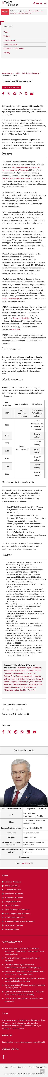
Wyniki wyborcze (10, 44)
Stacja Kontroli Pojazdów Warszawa (19, 921)
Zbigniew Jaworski (18, 682)
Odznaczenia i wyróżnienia (13, 48)
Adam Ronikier (20, 690)
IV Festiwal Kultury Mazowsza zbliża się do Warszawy (22, 959)
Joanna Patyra (18, 673)
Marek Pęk (15, 329)
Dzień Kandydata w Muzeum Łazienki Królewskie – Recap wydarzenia (25, 986)
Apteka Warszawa (12, 886)
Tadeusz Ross (9, 676)
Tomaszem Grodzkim (21, 318)
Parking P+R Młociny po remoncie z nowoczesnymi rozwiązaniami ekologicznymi (23, 966)
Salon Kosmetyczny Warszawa (17, 910)
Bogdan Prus (31, 673)
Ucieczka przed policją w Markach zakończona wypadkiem (24, 1000)
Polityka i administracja (30, 73)
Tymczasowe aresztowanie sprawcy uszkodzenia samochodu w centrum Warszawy (24, 973)
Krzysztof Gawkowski (13, 687)
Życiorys (6, 36)
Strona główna (7, 73)
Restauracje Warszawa (14, 925)
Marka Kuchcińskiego (10, 299)
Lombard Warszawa (13, 890)
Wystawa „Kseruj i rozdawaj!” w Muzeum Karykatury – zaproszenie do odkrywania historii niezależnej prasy (24, 951)
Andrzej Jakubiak (11, 671)
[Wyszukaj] (41, 4)
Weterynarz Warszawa (14, 898)
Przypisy (6, 53)
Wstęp (6, 32)
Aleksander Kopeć (23, 668)
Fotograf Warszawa (13, 902)
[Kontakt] (37, 3)
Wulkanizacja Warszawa (14, 917)
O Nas (13, 1067)
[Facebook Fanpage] (34, 3)
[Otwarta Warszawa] (9, 3)
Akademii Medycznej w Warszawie (16, 178)
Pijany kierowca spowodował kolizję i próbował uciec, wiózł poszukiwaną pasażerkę (24, 993)
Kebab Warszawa (12, 929)
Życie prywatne (9, 40)
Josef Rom (37, 668)
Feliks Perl (32, 690)
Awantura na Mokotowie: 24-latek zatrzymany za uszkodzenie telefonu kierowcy (25, 979)
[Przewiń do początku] (42, 1071)
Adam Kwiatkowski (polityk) (23, 679)
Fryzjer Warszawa (12, 906)
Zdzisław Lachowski (24, 676)
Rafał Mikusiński (35, 684)
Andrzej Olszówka (26, 671)
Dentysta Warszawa (13, 882)
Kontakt (41, 1042)
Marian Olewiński (20, 684)
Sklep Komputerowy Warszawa (17, 913)
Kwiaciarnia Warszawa (14, 894)
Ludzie (17, 73)
